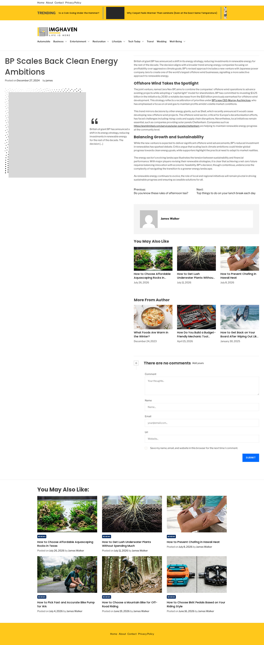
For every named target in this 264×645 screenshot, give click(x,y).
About (49, 2)
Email (148, 416)
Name (148, 400)
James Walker (170, 218)
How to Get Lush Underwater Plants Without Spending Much (195, 277)
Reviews (42, 536)
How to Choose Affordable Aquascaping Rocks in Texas (152, 277)
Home (40, 2)
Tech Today (134, 41)
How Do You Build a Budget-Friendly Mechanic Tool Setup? (196, 336)
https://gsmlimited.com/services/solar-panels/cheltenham (167, 126)
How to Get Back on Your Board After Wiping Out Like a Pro (239, 336)
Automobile (43, 41)
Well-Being (176, 41)
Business (58, 41)
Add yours (198, 363)
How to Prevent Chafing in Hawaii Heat (193, 542)
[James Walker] (149, 219)
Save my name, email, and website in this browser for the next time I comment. (194, 448)
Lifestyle (117, 41)
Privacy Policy (73, 2)
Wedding (162, 41)
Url (146, 432)
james (49, 80)
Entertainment (78, 41)
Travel (150, 41)
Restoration (99, 41)
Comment (150, 374)
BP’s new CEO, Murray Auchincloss (231, 100)
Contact (59, 2)
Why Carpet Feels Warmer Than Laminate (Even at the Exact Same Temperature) (142, 12)
